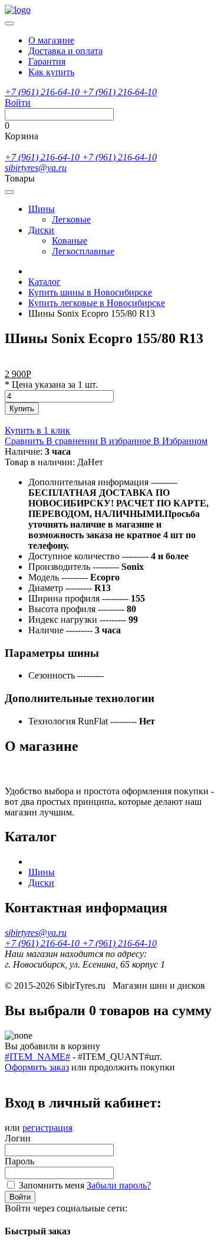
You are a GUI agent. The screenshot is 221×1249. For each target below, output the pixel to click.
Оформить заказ (37, 1067)
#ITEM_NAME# (37, 1057)
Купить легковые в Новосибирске (96, 303)
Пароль (19, 1161)
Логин (18, 1138)
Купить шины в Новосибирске (90, 292)
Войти (20, 1197)
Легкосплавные (83, 251)
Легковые (71, 219)
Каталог (44, 282)
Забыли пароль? (119, 1185)
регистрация (47, 1128)
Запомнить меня (51, 1185)
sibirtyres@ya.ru (36, 168)
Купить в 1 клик (37, 430)
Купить (21, 408)
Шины (41, 209)
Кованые (69, 241)
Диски (41, 230)
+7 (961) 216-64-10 (43, 92)
